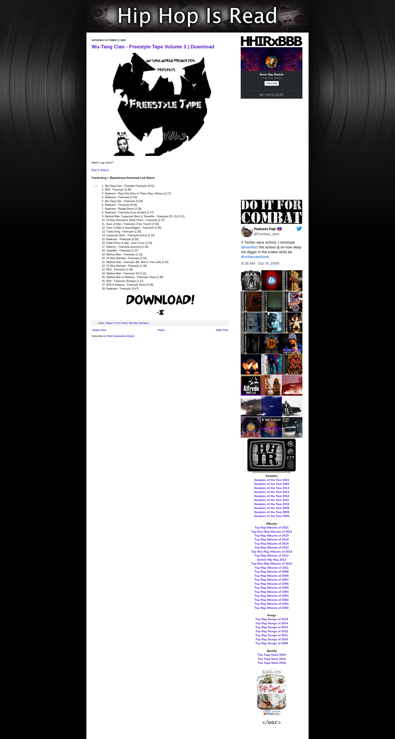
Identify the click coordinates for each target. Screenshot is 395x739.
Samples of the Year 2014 (271, 488)
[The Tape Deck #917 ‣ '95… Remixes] (271, 310)
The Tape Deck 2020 (272, 654)
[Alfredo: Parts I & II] (251, 394)
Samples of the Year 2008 (271, 512)
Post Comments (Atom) (120, 336)
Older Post (222, 330)
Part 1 (95, 170)
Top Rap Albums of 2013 (271, 547)
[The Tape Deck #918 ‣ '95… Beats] (251, 310)
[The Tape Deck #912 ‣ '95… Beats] (251, 352)
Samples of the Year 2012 (271, 496)
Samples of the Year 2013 (271, 491)
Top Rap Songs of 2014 (271, 623)
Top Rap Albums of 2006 (271, 583)
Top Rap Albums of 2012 (271, 555)
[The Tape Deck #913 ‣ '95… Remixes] (292, 331)
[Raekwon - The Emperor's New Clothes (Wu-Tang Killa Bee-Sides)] (292, 373)
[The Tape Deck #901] (271, 415)
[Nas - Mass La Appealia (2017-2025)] (251, 289)
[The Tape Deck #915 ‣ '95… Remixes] (251, 331)
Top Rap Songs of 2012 (271, 631)
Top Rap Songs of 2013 (271, 627)
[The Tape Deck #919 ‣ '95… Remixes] (292, 289)
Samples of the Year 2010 (271, 504)
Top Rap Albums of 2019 (271, 535)
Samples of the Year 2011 (271, 500)
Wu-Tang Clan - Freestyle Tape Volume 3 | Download (153, 46)
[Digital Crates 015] (271, 289)
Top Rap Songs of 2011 (271, 635)
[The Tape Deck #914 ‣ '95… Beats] (271, 331)
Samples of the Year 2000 (271, 516)
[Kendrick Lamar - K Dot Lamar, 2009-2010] (271, 436)
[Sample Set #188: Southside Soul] (292, 436)
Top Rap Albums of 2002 (271, 599)
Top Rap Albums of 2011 (272, 567)
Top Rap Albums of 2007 (271, 579)
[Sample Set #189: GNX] (292, 415)
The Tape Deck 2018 (272, 662)
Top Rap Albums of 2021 (271, 527)
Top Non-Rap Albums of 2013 (271, 551)
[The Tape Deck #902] (251, 415)
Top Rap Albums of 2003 (271, 595)
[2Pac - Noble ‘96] (251, 373)
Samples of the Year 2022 (271, 480)
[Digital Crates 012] (251, 436)
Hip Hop (133, 323)
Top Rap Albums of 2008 (271, 575)
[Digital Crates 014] (271, 352)
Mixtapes (144, 323)
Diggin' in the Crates (117, 323)
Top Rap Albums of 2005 (271, 587)
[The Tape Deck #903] (292, 394)
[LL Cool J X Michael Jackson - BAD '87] (271, 373)
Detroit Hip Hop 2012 (271, 559)
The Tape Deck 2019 (272, 659)
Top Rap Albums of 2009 (271, 571)
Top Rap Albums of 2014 (271, 543)
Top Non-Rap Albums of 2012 (271, 563)
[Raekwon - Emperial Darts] (292, 352)
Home (161, 330)
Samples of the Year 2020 (271, 483)
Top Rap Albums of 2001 (271, 603)
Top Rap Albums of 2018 (271, 539)
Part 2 (105, 170)
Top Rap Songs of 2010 (271, 639)
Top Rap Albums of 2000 (271, 607)
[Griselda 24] (271, 394)
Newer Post (99, 330)
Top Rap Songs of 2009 (271, 643)
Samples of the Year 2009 (271, 508)
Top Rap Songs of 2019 (271, 619)
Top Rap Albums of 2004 (271, 591)
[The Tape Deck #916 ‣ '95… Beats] (292, 310)
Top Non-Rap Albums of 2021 (271, 531)
